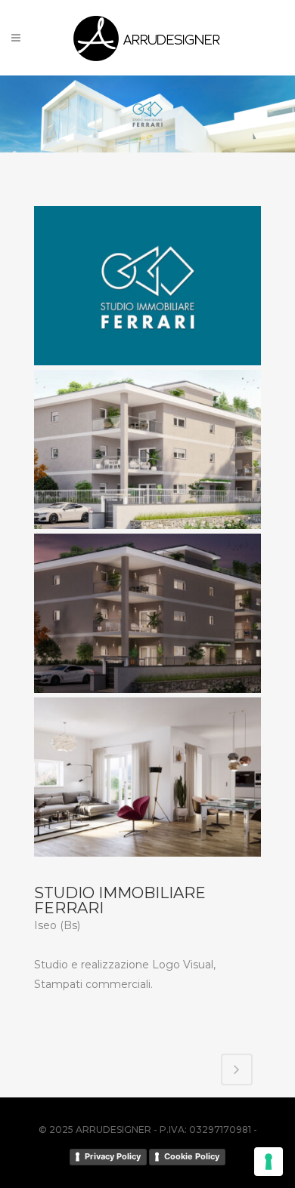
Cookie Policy (191, 1156)
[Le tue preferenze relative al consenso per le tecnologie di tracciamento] (268, 1161)
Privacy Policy (113, 1156)
